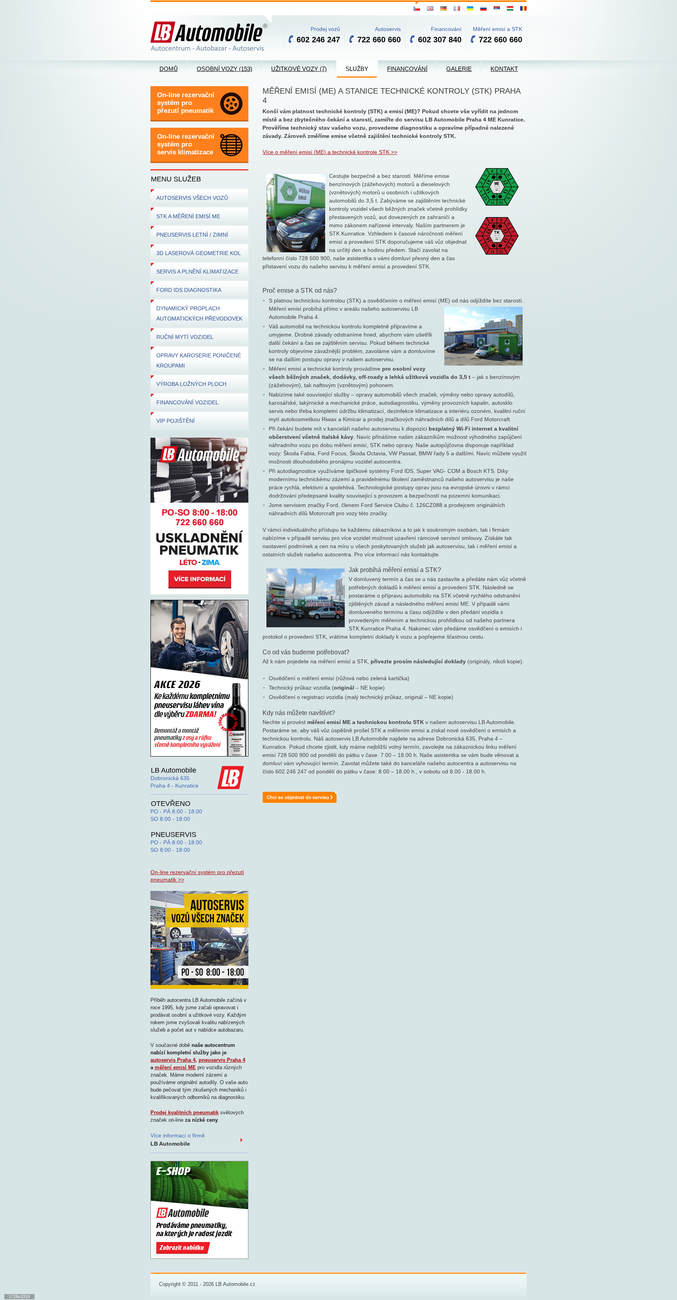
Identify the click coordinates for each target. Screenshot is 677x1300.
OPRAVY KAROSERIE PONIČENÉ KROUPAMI (198, 360)
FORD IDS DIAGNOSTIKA (188, 290)
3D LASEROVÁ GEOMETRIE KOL (198, 253)
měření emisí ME (175, 1067)
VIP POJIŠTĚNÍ (175, 421)
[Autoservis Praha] (199, 939)
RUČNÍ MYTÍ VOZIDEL (185, 337)
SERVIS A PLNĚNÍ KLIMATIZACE (197, 271)
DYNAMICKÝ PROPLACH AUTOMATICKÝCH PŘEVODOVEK (199, 313)
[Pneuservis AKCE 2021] (199, 678)
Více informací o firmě (177, 1139)
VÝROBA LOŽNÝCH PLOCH (191, 384)
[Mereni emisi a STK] (299, 797)
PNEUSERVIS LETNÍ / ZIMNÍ (192, 235)
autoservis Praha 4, (173, 1060)
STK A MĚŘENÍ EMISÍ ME (188, 216)
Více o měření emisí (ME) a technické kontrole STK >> (329, 152)
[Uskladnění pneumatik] (199, 515)
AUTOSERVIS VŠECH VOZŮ (192, 198)
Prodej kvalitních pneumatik (184, 1112)
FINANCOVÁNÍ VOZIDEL (187, 402)
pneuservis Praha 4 (222, 1060)
